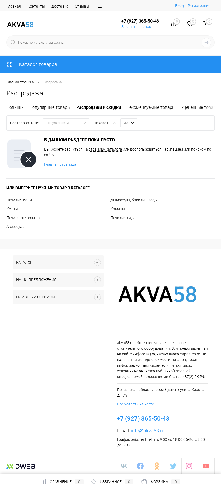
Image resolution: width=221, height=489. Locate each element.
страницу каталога (105, 149)
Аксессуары (16, 226)
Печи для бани (19, 200)
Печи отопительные (23, 218)
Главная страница (60, 164)
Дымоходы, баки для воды (134, 200)
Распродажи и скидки (98, 107)
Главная (13, 6)
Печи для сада (123, 218)
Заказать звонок (136, 27)
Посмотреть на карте (135, 404)
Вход (179, 6)
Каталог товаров (37, 64)
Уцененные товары (200, 107)
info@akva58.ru (147, 430)
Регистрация (199, 6)
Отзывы (82, 6)
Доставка (59, 6)
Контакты (36, 6)
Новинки (15, 107)
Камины (117, 209)
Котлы (12, 209)
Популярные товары (50, 107)
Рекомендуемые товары (151, 107)
